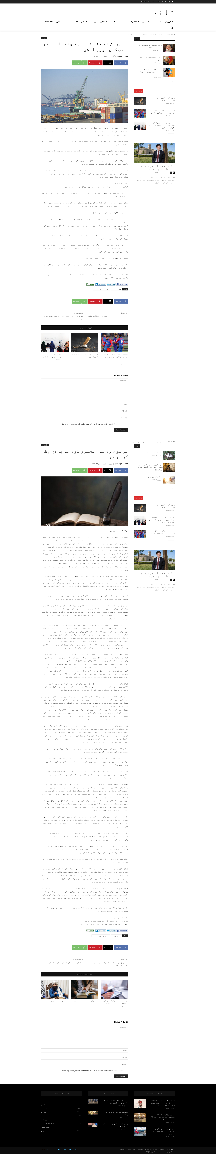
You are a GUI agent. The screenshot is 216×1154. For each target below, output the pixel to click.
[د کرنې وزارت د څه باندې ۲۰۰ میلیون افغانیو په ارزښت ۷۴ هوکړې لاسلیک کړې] (140, 1117)
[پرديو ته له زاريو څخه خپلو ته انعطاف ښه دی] (93, 1125)
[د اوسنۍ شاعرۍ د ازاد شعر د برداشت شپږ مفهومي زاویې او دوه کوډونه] (169, 72)
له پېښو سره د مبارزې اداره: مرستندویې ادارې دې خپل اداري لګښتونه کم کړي (56, 356)
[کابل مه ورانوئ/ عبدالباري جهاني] (169, 60)
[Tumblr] (165, 1)
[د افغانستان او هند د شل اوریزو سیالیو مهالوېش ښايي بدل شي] (114, 342)
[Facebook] (172, 1)
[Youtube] (159, 1)
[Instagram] (169, 1)
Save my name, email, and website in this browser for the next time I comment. (94, 424)
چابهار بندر (116, 289)
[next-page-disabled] (169, 135)
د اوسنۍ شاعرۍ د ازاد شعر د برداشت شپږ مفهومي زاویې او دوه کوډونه (151, 71)
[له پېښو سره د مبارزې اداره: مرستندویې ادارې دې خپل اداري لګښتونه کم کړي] (55, 342)
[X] (162, 1)
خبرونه (166, 34)
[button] (172, 28)
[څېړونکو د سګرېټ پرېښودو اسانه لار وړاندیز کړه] (84, 342)
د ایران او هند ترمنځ (101, 289)
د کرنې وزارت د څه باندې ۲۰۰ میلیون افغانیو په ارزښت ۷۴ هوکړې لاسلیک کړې (163, 1116)
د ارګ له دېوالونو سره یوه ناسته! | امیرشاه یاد (157, 168)
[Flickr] (70, 1149)
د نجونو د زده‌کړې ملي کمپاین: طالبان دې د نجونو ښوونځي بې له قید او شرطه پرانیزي (161, 1102)
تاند (105, 56)
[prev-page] (125, 364)
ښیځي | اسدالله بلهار (96, 316)
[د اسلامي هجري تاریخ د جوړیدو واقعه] (93, 1113)
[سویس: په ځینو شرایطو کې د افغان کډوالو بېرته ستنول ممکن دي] (140, 1131)
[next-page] (121, 364)
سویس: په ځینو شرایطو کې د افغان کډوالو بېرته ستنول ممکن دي (164, 1131)
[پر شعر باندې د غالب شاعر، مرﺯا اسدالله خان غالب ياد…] (169, 48)
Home (172, 34)
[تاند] (114, 56)
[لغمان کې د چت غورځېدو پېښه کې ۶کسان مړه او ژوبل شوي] (93, 1101)
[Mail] (59, 1149)
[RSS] (53, 1149)
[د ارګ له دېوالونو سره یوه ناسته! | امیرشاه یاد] (154, 153)
